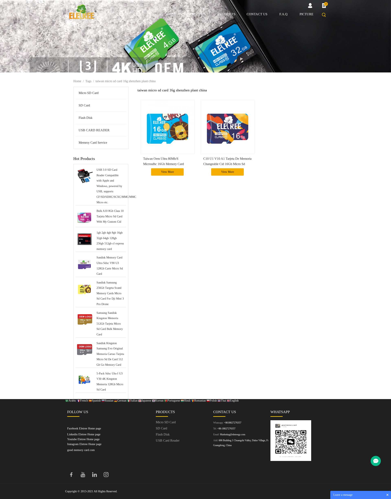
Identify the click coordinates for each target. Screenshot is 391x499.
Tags (88, 81)
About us (197, 14)
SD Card (84, 105)
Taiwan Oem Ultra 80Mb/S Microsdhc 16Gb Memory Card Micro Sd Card (163, 164)
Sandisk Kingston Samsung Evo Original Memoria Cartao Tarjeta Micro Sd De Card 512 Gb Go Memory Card (110, 354)
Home (172, 14)
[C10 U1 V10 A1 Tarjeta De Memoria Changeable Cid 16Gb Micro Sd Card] (227, 127)
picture (306, 14)
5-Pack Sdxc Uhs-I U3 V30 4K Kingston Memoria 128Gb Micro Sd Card (110, 381)
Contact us (257, 14)
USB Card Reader (167, 440)
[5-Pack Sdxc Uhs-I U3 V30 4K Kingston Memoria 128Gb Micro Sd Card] (84, 380)
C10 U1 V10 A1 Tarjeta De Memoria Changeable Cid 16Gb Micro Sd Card (227, 164)
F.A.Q (283, 14)
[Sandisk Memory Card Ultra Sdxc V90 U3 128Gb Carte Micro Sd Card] (84, 264)
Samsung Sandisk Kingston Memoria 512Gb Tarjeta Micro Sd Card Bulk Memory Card (110, 323)
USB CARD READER (94, 130)
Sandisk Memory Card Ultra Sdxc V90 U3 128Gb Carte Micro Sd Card (110, 265)
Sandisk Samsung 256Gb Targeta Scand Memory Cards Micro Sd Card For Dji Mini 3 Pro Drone (110, 293)
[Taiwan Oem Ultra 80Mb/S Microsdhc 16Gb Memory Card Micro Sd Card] (167, 127)
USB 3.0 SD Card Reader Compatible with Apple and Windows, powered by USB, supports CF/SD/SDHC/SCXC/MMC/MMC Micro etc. (110, 186)
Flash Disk (85, 117)
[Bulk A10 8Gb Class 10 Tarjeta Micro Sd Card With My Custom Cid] (84, 217)
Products (226, 14)
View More (167, 171)
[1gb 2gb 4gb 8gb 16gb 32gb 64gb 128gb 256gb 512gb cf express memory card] (84, 239)
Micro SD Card (89, 93)
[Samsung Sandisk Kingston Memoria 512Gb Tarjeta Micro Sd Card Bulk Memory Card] (84, 319)
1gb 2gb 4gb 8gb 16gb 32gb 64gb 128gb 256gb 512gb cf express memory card (110, 241)
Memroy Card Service (93, 142)
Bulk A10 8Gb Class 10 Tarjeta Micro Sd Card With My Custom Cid (110, 216)
